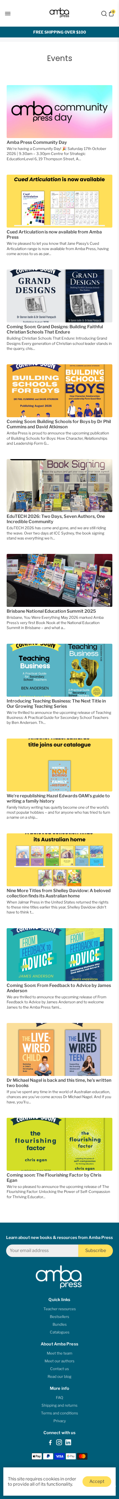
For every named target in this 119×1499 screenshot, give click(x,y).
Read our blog (59, 1376)
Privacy (59, 1421)
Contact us (59, 1368)
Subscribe (95, 1250)
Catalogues (59, 1332)
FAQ (59, 1397)
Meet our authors (59, 1361)
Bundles (60, 1324)
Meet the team (59, 1353)
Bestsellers (59, 1316)
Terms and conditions (59, 1413)
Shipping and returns (59, 1405)
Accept (96, 1481)
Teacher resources (59, 1309)
